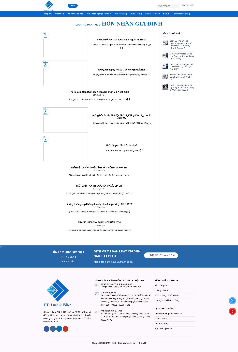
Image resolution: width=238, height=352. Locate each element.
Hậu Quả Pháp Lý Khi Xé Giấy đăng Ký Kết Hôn (121, 70)
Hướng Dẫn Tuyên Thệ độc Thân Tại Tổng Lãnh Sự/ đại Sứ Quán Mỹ (121, 117)
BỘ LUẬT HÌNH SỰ (152, 14)
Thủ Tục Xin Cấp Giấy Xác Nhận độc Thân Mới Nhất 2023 (99, 92)
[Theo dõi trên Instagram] (53, 329)
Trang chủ (47, 14)
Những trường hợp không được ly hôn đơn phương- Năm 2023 (99, 204)
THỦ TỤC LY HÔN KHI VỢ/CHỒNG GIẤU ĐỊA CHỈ (99, 186)
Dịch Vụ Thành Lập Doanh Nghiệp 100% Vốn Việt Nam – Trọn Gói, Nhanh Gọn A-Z (181, 44)
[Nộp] (178, 6)
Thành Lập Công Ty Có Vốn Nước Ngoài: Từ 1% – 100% (181, 77)
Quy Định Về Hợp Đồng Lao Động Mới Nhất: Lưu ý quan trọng (182, 56)
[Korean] (189, 5)
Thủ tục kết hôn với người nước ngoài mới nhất (121, 40)
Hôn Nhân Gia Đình (75, 14)
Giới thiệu (59, 14)
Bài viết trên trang (182, 14)
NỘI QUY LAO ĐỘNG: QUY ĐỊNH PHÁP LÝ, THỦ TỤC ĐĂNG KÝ (182, 66)
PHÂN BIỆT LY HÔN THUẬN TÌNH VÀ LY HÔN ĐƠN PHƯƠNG (99, 168)
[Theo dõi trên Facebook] (46, 329)
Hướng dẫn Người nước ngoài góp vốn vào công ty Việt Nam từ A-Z (182, 87)
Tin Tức (166, 14)
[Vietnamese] (193, 5)
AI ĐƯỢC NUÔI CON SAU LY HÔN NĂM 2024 (99, 223)
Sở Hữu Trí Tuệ (136, 14)
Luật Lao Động (121, 14)
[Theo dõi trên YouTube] (65, 329)
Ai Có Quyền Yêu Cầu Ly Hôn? (121, 145)
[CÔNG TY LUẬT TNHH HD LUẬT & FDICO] (53, 5)
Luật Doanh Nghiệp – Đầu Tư (99, 14)
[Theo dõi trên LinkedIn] (59, 329)
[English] (184, 5)
